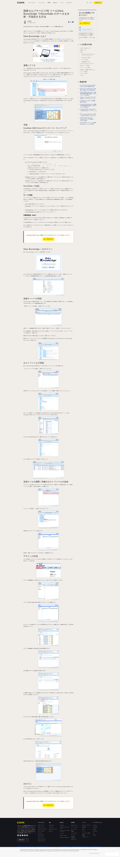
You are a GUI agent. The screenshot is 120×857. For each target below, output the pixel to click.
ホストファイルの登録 (85, 67)
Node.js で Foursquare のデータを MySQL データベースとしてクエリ (88, 97)
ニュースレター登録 (86, 833)
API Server (40, 833)
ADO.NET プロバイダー (42, 829)
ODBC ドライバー (41, 825)
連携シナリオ (83, 50)
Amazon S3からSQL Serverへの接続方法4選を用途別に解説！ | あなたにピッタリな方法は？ (88, 106)
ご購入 (87, 2)
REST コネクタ (41, 835)
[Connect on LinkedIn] (72, 22)
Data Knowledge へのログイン (87, 63)
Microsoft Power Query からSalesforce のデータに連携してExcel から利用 (87, 119)
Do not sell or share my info (94, 853)
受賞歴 (72, 831)
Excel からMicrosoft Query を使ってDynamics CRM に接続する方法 (88, 86)
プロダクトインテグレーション (65, 828)
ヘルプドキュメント (41, 222)
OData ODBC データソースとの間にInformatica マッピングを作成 (88, 123)
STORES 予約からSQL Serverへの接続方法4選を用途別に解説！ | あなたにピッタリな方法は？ (88, 94)
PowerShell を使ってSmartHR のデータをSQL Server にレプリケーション (88, 111)
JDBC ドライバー (41, 827)
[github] (25, 835)
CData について (74, 825)
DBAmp (50, 831)
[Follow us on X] (70, 22)
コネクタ (61, 825)
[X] (20, 835)
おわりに (82, 75)
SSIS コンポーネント (53, 829)
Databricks (95, 827)
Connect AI (51, 827)
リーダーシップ (74, 833)
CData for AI (69, 2)
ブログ (83, 829)
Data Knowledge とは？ (85, 48)
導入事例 (84, 827)
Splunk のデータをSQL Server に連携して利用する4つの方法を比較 (88, 89)
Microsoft (95, 831)
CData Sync (51, 825)
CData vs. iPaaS (63, 835)
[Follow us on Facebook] (68, 22)
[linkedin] (18, 835)
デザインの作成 (83, 73)
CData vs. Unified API (64, 837)
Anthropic (95, 825)
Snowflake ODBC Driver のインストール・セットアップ (88, 54)
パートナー (62, 833)
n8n (94, 833)
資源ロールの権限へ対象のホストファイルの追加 (87, 70)
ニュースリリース (74, 827)
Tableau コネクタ (41, 841)
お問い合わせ (97, 2)
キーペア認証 (85, 59)
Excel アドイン (41, 837)
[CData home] (21, 2)
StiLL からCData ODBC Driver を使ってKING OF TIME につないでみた (88, 115)
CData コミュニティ (86, 825)
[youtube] (22, 835)
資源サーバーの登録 (84, 65)
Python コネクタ (41, 831)
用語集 (83, 835)
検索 (90, 2)
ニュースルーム (74, 829)
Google (94, 829)
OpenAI (94, 835)
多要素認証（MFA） (86, 61)
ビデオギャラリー (85, 837)
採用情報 (72, 837)
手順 (81, 52)
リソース (84, 831)
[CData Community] (27, 835)
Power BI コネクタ (41, 839)
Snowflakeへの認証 (86, 57)
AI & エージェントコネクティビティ (65, 831)
